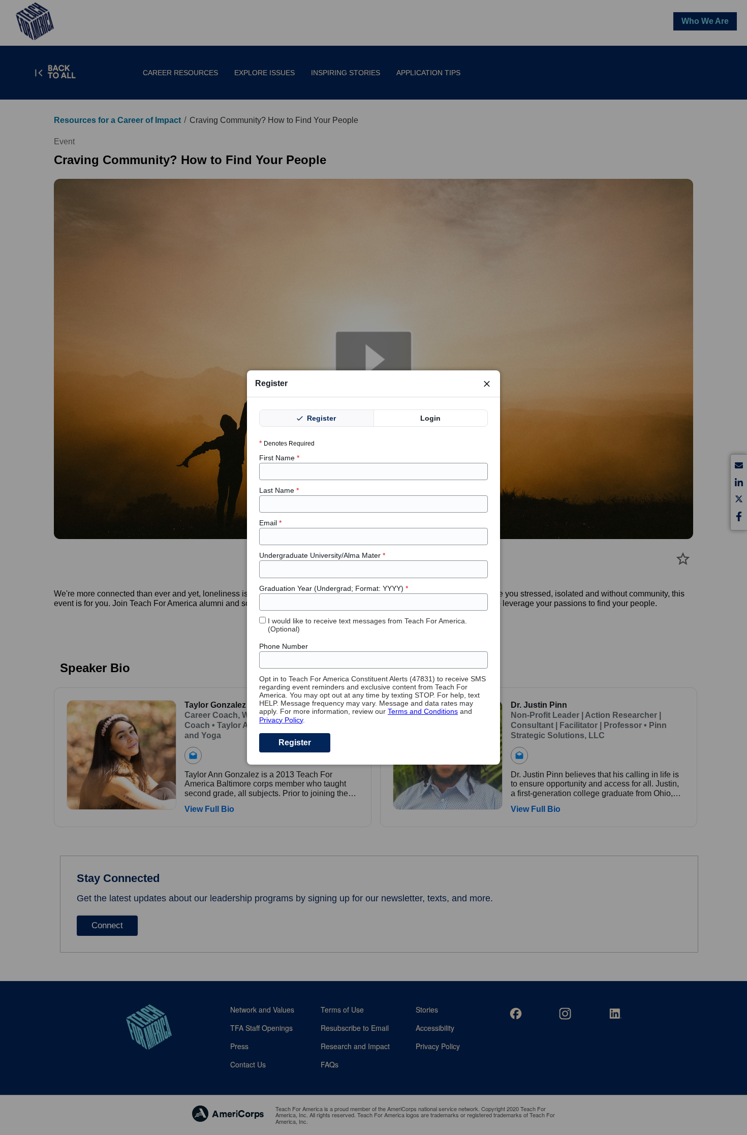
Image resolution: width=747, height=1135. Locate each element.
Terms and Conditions (423, 711)
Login (430, 418)
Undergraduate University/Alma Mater (322, 555)
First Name (279, 458)
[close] (487, 384)
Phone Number (283, 646)
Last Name (279, 490)
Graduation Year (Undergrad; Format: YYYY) (333, 588)
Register (320, 418)
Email (270, 523)
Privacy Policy (281, 720)
